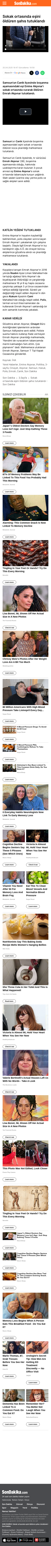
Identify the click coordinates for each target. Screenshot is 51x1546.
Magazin (14, 1508)
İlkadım (14, 273)
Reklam (15, 1500)
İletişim (20, 1500)
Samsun (7, 141)
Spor (4, 1508)
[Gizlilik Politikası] (23, 1530)
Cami (30, 296)
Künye (27, 1500)
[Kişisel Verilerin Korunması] (35, 1532)
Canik (19, 141)
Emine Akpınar (22, 171)
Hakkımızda (6, 1500)
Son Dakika (7, 1504)
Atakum (13, 296)
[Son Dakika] (25, 3)
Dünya (30, 1504)
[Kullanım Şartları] (8, 1530)
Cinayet (35, 324)
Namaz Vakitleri (9, 1511)
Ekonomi (41, 1504)
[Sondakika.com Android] (25, 1540)
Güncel (19, 1504)
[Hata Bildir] (28, 1534)
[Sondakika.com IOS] (9, 1540)
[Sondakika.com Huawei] (41, 1540)
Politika (34, 1508)
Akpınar (14, 161)
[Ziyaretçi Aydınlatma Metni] (12, 1534)
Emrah (6, 161)
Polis (43, 299)
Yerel (24, 1508)
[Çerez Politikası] (17, 1532)
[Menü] (4, 3)
